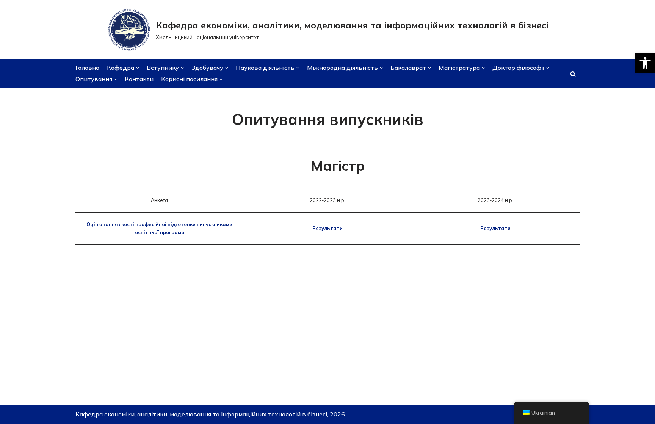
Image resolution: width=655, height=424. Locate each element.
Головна (87, 67)
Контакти (139, 79)
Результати (327, 228)
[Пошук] (573, 74)
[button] (645, 63)
